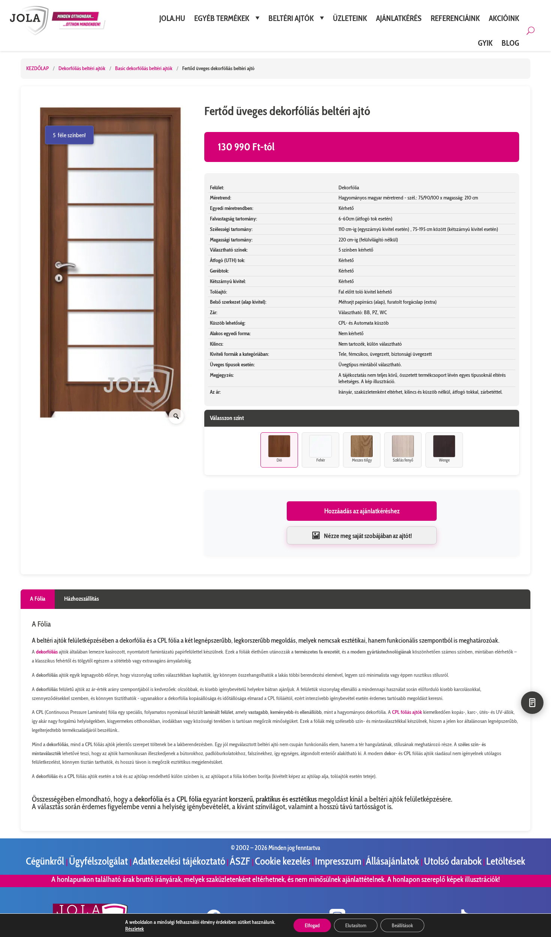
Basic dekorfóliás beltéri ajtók (144, 68)
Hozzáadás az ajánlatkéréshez (362, 511)
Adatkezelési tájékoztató (179, 861)
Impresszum (338, 861)
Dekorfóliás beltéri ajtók (82, 68)
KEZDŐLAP (37, 68)
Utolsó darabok (453, 861)
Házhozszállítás (81, 598)
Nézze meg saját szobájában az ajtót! (368, 536)
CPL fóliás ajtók (407, 712)
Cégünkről (46, 861)
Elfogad (312, 925)
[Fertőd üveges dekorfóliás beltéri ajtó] (110, 263)
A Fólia (37, 598)
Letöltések (505, 861)
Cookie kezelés (282, 861)
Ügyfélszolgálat (99, 861)
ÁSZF (241, 861)
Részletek (134, 928)
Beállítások (402, 925)
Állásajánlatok (393, 861)
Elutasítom (355, 925)
